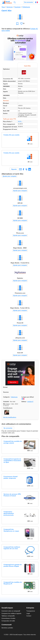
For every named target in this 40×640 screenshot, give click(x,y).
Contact (28, 616)
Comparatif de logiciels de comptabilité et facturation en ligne (12, 460)
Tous (3, 7)
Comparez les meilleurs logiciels (11, 613)
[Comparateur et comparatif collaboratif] (7, 2)
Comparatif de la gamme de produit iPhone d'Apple (13, 565)
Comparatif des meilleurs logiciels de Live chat (12, 547)
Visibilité (6, 401)
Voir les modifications (9, 417)
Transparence (30, 611)
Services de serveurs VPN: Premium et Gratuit (12, 494)
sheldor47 (30, 401)
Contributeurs (7, 408)
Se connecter (28, 2)
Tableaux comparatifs (8, 616)
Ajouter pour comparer (9, 176)
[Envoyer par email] (20, 169)
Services (10, 7)
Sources (6, 392)
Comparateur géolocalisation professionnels (9, 513)
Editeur (24, 401)
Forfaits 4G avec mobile (11, 153)
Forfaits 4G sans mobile (11, 135)
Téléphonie (26, 7)
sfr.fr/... (20, 121)
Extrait (5, 387)
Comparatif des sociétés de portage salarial (13, 442)
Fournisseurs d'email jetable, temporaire (10, 477)
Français (36, 2)
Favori (17, 23)
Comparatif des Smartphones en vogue (11, 530)
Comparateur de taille (8, 621)
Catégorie (6, 397)
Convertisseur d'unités (8, 618)
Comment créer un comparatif (11, 611)
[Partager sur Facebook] (23, 169)
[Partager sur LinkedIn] (29, 169)
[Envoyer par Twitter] (26, 169)
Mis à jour (6, 404)
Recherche (15, 2)
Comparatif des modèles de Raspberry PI (13, 583)
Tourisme (17, 7)
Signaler (14, 169)
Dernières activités (7, 628)
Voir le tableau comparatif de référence (16, 29)
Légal (28, 613)
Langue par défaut (28, 397)
